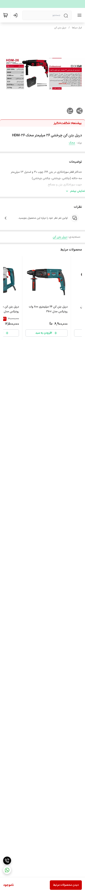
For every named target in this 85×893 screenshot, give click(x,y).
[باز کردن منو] (79, 15)
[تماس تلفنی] (7, 861)
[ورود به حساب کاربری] (16, 15)
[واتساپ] (7, 870)
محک (72, 143)
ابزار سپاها (77, 27)
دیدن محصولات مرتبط (66, 885)
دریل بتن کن (60, 27)
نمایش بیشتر (77, 191)
